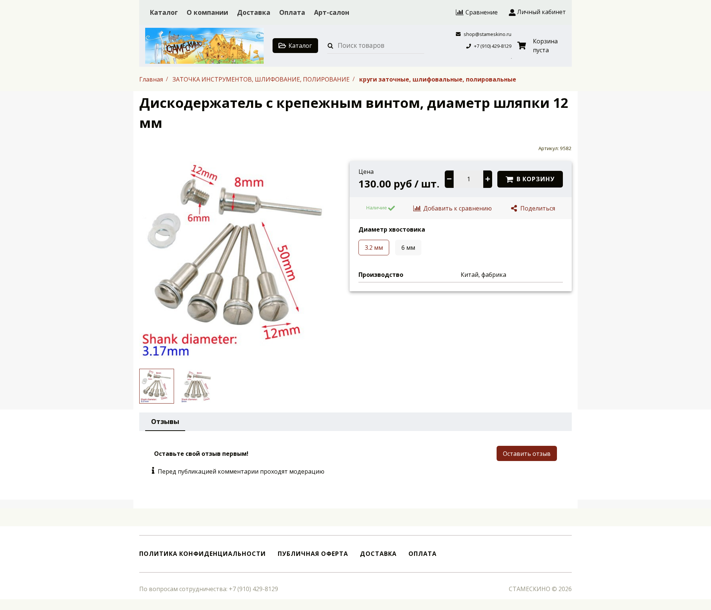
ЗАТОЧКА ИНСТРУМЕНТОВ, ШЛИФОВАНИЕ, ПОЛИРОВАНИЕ (262, 79)
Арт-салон (331, 12)
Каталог (164, 12)
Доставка (253, 12)
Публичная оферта (313, 553)
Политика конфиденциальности (202, 553)
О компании (207, 12)
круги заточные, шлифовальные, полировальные (437, 79)
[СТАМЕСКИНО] (204, 46)
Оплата (292, 12)
